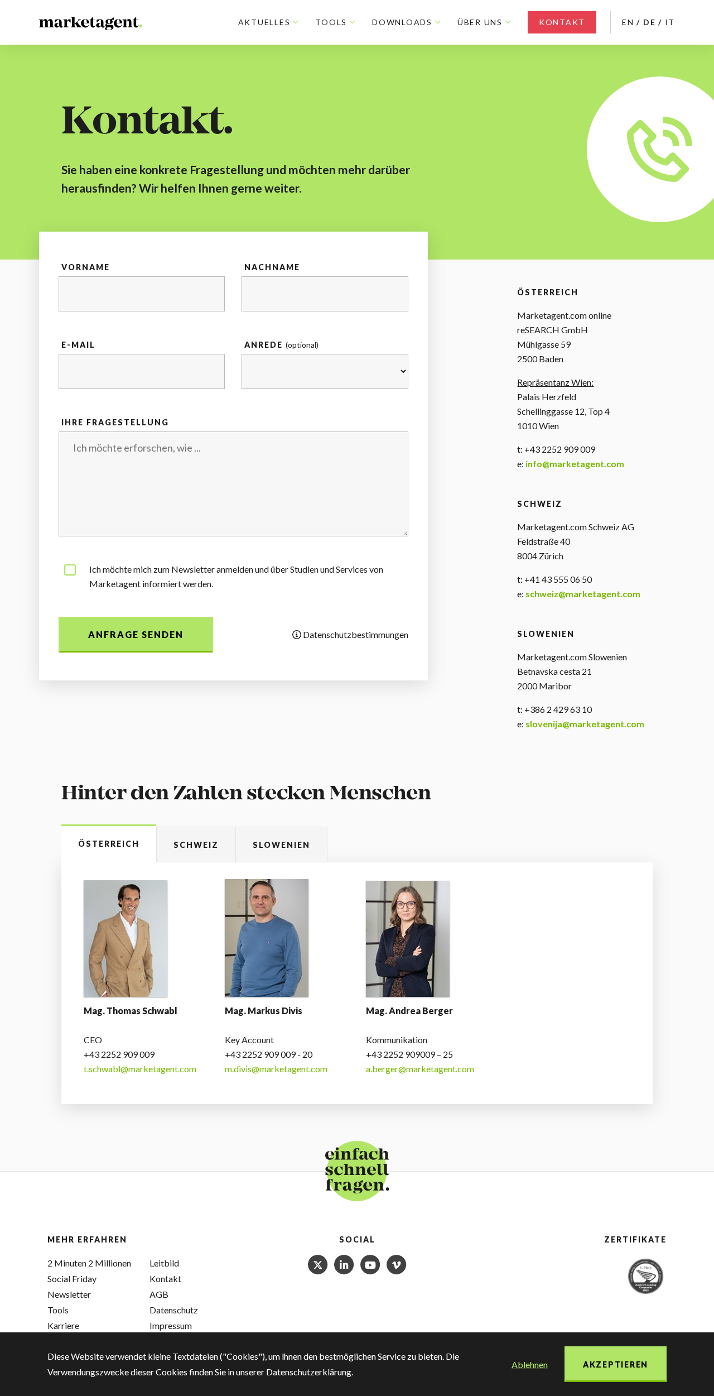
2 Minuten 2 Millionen (89, 1263)
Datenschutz (173, 1309)
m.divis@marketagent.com (276, 1068)
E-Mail (78, 344)
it (670, 22)
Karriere (63, 1325)
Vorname (85, 267)
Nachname (272, 267)
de (649, 22)
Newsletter (69, 1294)
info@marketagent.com (574, 463)
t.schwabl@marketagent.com (140, 1068)
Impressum (170, 1325)
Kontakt (562, 22)
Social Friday (72, 1278)
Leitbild (164, 1263)
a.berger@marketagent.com (420, 1068)
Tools (58, 1309)
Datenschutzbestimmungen (354, 634)
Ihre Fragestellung (115, 422)
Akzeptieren (615, 1364)
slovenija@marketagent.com (584, 723)
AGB (158, 1294)
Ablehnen (530, 1364)
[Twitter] (319, 1263)
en (628, 22)
